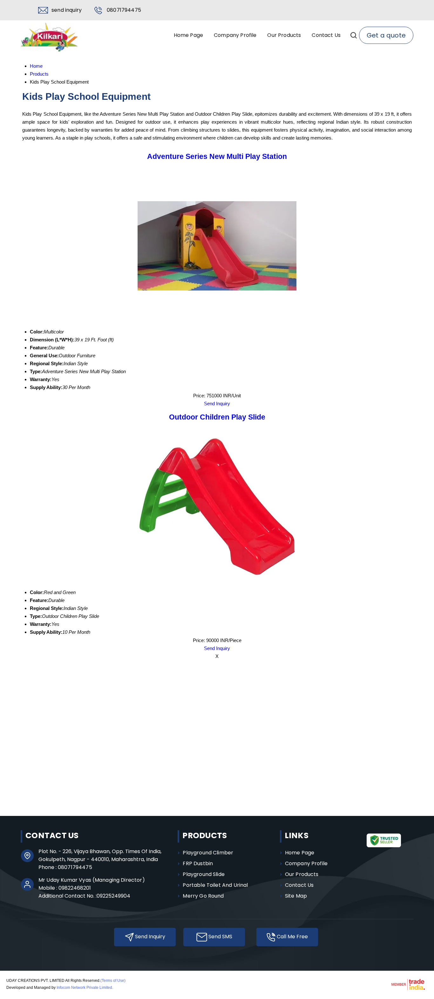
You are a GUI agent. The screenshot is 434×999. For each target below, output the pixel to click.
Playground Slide (204, 874)
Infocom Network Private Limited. (85, 987)
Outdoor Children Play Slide (217, 417)
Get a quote (386, 35)
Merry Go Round (203, 896)
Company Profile (235, 35)
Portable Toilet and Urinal (215, 885)
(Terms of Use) (112, 980)
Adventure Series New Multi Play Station (217, 157)
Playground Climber (208, 852)
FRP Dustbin (198, 863)
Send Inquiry (66, 10)
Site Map (296, 896)
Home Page (188, 35)
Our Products (284, 35)
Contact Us (326, 35)
